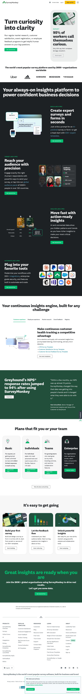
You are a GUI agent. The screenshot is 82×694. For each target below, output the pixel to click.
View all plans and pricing (41, 487)
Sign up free (70, 2)
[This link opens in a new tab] (61, 667)
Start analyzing (64, 548)
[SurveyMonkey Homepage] (11, 2)
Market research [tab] (46, 319)
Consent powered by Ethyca (72, 692)
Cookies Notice (38, 685)
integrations (14, 276)
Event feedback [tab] (58, 319)
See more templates (44, 356)
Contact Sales (55, 2)
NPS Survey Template (46, 347)
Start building (11, 548)
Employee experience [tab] (34, 319)
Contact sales (70, 470)
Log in (61, 2)
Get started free (10, 49)
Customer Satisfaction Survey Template (51, 349)
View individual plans (31, 470)
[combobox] (8, 668)
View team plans (49, 472)
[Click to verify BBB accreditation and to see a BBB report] (22, 688)
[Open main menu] (77, 2)
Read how (9, 397)
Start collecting (37, 548)
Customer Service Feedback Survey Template (53, 352)
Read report (58, 55)
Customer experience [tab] (19, 319)
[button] (80, 416)
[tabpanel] (41, 342)
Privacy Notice (30, 685)
